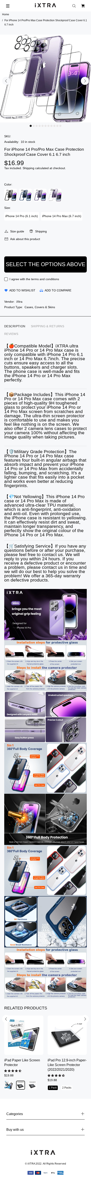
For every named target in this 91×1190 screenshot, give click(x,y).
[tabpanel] (45, 78)
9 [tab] (54, 126)
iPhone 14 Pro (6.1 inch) (21, 216)
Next (85, 81)
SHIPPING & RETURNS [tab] (47, 326)
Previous (6, 81)
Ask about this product (25, 239)
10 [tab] (57, 126)
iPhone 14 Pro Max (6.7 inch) (61, 216)
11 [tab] (60, 126)
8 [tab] (51, 126)
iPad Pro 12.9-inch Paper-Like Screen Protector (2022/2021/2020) (67, 1064)
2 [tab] (34, 126)
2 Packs (66, 1087)
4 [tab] (40, 126)
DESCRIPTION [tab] (14, 326)
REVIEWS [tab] (11, 334)
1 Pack (53, 1087)
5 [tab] (42, 126)
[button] (13, 1070)
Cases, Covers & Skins (40, 307)
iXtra (19, 301)
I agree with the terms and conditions (34, 279)
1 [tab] (31, 126)
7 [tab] (48, 126)
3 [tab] (37, 126)
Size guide (17, 231)
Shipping (28, 168)
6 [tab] (45, 126)
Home (5, 14)
